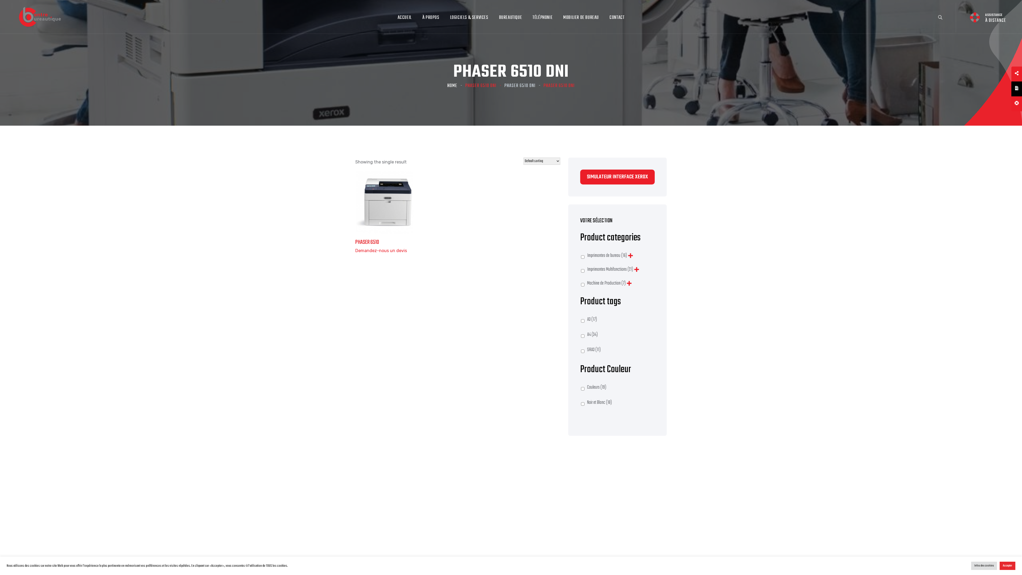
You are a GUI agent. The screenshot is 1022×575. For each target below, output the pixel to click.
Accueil (405, 18)
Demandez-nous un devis (381, 250)
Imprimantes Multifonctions (610, 269)
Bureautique (510, 18)
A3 (592, 319)
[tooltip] (1016, 74)
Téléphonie (543, 18)
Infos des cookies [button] (984, 565)
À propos (430, 18)
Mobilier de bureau (581, 18)
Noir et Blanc (599, 402)
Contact (616, 18)
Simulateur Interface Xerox (617, 176)
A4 (592, 335)
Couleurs (596, 387)
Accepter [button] (1007, 565)
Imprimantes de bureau (607, 256)
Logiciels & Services (469, 18)
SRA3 (594, 350)
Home (452, 86)
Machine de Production (606, 283)
